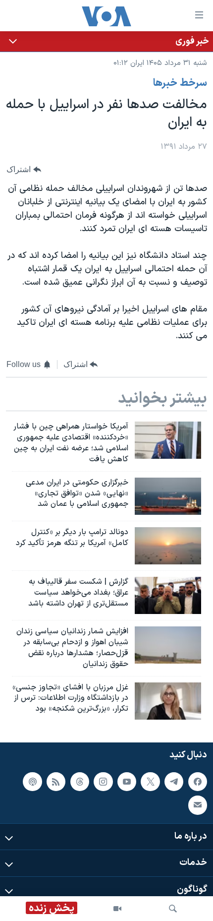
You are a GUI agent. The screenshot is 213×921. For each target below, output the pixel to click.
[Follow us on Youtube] (126, 781)
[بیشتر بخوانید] (106, 41)
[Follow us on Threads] (79, 781)
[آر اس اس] (56, 781)
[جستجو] (173, 908)
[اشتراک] (197, 805)
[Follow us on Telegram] (173, 781)
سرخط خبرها (180, 83)
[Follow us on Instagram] (103, 781)
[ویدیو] (117, 908)
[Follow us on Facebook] (197, 781)
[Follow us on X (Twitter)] (150, 781)
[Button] (23, 169)
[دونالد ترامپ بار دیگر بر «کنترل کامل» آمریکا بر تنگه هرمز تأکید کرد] (168, 545)
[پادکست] (32, 781)
